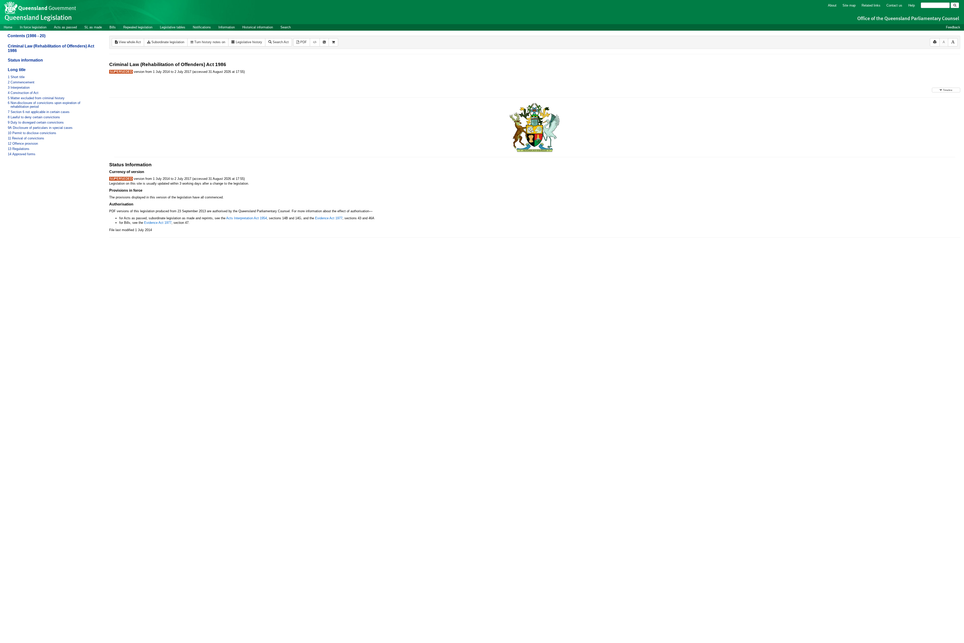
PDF (303, 42)
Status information (25, 60)
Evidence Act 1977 (328, 218)
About (832, 5)
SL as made (93, 27)
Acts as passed (65, 27)
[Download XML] (315, 42)
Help (911, 5)
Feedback (953, 27)
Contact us (894, 5)
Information (226, 27)
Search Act (280, 42)
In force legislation (33, 27)
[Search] (955, 5)
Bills (112, 27)
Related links (871, 5)
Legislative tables (172, 27)
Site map (849, 5)
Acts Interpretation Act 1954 (246, 218)
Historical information (257, 27)
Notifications (202, 27)
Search (285, 27)
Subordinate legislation (167, 42)
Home (8, 27)
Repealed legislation (137, 27)
